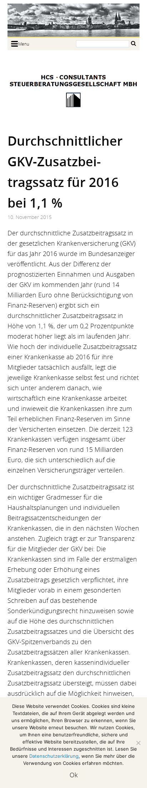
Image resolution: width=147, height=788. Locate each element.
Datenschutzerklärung (53, 756)
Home (73, 20)
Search (133, 43)
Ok (74, 775)
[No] (138, 742)
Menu (23, 44)
